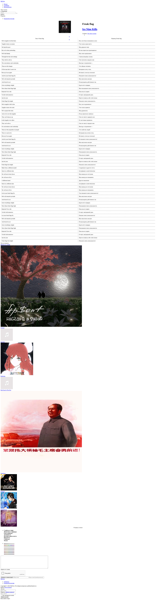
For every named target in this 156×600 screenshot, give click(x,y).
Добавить (6, 581)
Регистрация (8, 587)
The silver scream (91, 33)
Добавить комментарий (7, 577)
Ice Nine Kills (89, 29)
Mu (3, 1)
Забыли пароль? (9, 592)
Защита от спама (5, 569)
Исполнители (7, 7)
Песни (5, 4)
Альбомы (6, 5)
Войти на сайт (4, 597)
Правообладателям (9, 18)
